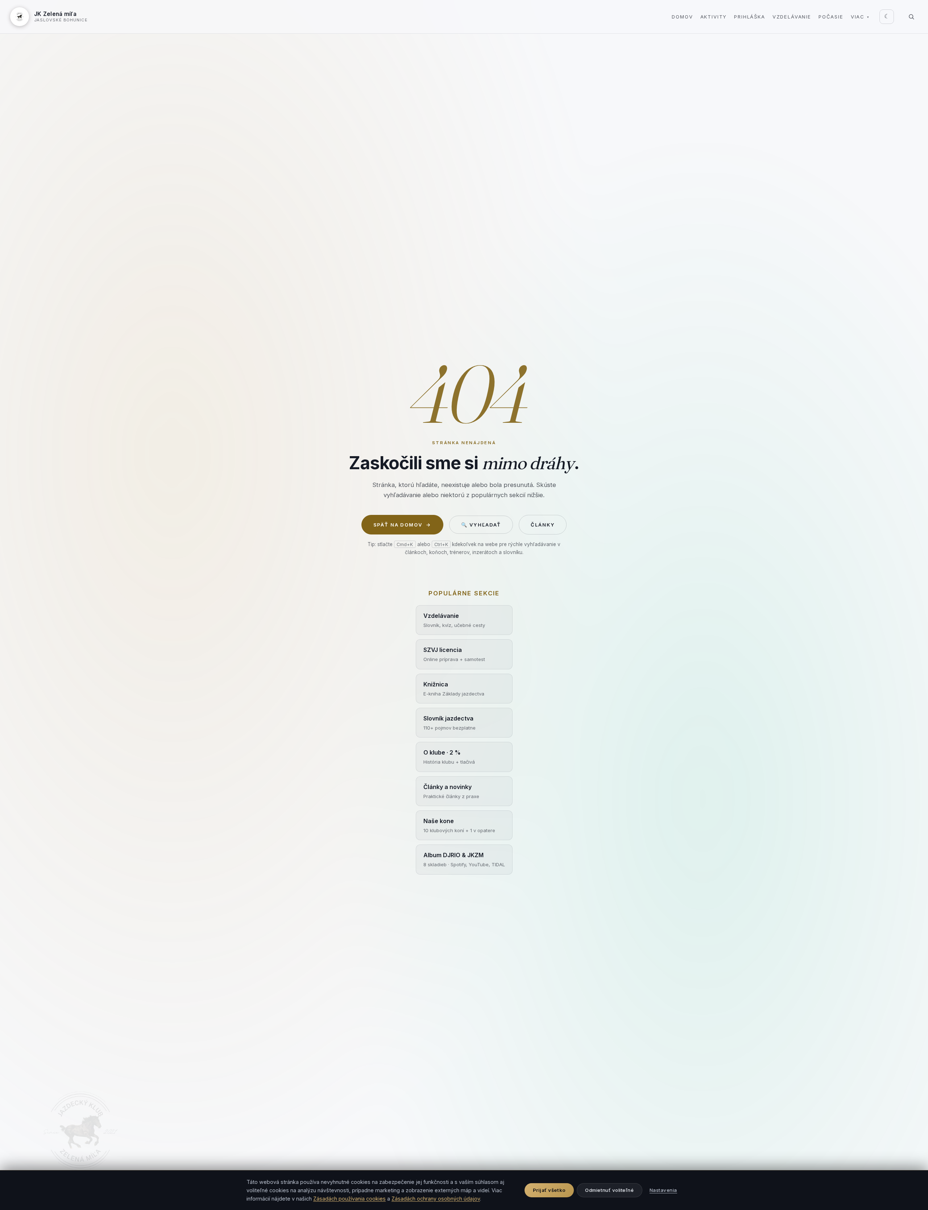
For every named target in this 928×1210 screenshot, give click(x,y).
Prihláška (749, 17)
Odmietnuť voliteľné (609, 1190)
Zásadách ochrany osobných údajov (436, 1198)
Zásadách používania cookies (349, 1198)
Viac (860, 17)
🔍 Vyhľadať (481, 525)
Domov (682, 17)
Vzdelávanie (791, 17)
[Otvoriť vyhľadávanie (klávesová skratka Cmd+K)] (911, 16)
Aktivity (713, 17)
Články (543, 525)
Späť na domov (402, 525)
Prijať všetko (549, 1190)
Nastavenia (663, 1190)
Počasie (831, 17)
